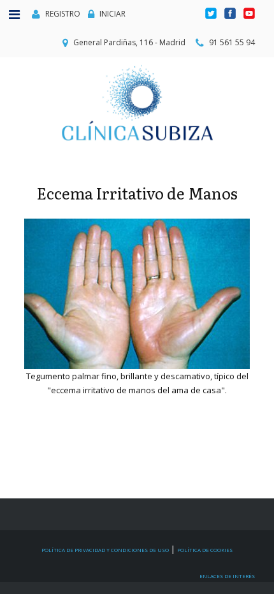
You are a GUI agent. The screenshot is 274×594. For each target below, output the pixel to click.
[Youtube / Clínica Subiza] (249, 13)
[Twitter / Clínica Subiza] (212, 13)
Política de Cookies (205, 549)
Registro (62, 13)
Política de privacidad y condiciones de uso (105, 549)
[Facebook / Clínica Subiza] (231, 13)
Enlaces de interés (227, 575)
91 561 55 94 (232, 42)
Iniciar (112, 13)
